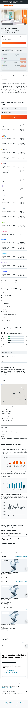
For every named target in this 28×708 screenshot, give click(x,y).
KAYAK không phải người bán (8, 691)
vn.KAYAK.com (6, 702)
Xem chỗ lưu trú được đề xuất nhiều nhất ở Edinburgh (21, 608)
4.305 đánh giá (15, 30)
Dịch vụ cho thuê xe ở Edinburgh (10, 672)
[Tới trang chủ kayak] (8, 5)
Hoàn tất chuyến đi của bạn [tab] (9, 661)
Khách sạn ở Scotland (19, 703)
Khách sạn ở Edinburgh (8, 674)
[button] (26, 1)
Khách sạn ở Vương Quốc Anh (8, 703)
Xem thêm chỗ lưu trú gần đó (21, 556)
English (14, 2)
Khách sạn (12, 702)
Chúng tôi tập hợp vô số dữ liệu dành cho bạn (12, 693)
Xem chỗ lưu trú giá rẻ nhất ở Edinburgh (21, 582)
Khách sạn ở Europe (19, 702)
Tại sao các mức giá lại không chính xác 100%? (12, 696)
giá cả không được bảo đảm (7, 687)
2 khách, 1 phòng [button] (7, 39)
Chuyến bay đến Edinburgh (9, 670)
